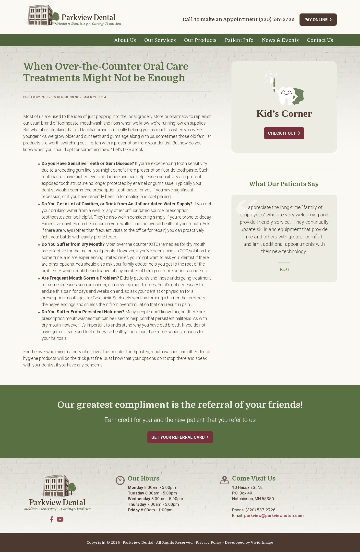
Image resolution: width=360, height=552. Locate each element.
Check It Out (282, 133)
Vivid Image (262, 542)
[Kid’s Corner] (284, 104)
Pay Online (316, 19)
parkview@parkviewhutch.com (274, 515)
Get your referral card (178, 437)
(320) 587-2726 (277, 19)
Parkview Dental (72, 15)
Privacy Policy (209, 542)
